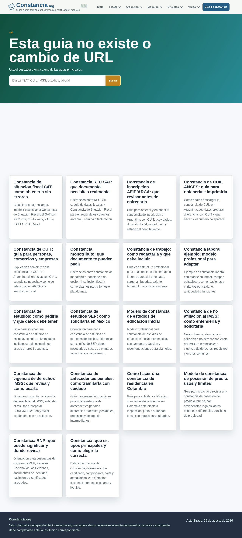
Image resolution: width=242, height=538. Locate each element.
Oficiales (173, 6)
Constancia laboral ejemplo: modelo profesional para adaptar (202, 256)
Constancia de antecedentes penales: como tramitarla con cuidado (92, 381)
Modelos (153, 6)
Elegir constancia (216, 6)
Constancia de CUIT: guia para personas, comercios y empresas (35, 254)
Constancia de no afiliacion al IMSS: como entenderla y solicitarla (202, 319)
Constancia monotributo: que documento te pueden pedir (91, 256)
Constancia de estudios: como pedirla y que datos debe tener (35, 316)
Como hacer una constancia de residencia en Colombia (143, 381)
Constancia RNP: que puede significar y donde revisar (34, 445)
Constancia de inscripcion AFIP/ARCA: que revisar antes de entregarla (143, 192)
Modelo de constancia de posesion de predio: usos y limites (206, 378)
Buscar (113, 80)
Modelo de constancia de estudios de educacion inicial (148, 316)
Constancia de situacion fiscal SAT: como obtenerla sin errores (33, 189)
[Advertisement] (121, 132)
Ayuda (192, 6)
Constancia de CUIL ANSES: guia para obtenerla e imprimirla (205, 187)
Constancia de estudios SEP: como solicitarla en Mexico (90, 316)
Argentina (132, 6)
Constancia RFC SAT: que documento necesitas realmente (91, 187)
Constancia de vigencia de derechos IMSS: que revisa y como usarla (34, 381)
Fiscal (113, 6)
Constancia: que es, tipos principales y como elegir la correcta (89, 448)
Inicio (100, 6)
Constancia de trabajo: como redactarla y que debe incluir (149, 254)
